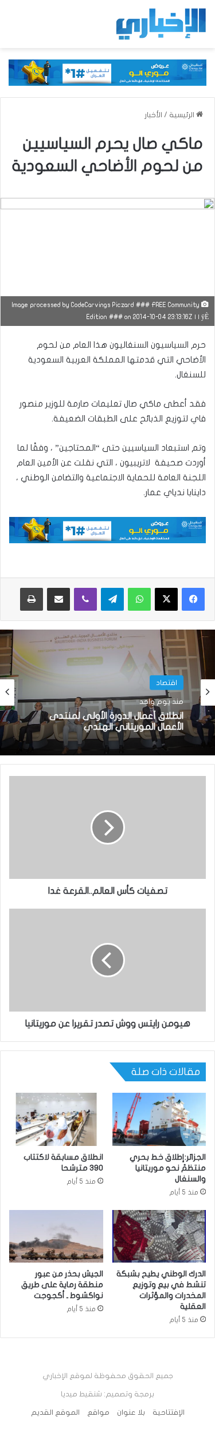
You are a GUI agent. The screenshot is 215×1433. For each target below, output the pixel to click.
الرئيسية (182, 115)
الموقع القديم (55, 1412)
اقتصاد (166, 683)
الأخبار (153, 115)
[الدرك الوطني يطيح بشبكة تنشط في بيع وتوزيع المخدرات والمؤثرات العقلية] (159, 1236)
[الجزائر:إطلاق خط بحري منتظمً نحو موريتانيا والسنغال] (159, 1119)
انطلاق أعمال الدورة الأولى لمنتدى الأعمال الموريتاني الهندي (116, 721)
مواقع (98, 1412)
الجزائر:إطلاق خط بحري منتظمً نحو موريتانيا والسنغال (168, 1168)
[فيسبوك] (193, 599)
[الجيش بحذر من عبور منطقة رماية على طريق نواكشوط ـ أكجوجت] (56, 1236)
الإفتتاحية (169, 1412)
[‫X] (166, 599)
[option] (107, 692)
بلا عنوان (131, 1412)
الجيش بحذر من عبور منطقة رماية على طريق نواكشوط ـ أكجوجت (62, 1284)
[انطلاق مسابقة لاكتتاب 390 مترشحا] (56, 1119)
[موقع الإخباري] (160, 24)
